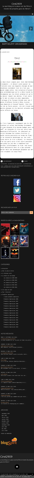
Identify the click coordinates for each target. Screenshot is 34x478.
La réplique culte (7, 273)
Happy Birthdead (5, 395)
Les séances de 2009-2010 (10, 280)
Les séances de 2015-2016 (10, 287)
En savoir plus (26, 476)
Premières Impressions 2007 (11, 301)
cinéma (6, 166)
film (10, 166)
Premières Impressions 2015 (11, 320)
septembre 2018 (5, 425)
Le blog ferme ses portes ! (8, 339)
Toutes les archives (6, 433)
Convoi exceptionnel (6, 381)
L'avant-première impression (11, 296)
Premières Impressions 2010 (11, 308)
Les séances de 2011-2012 (10, 282)
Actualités (5, 268)
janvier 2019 (5, 419)
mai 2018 (4, 428)
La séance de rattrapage (8, 275)
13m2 (17, 58)
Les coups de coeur (7, 289)
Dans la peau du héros (8, 271)
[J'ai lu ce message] (32, 474)
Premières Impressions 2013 (11, 315)
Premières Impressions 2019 (11, 327)
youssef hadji (15, 167)
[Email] (17, 466)
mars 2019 (4, 415)
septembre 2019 (5, 413)
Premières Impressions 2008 (11, 303)
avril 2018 (4, 430)
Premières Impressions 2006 (11, 299)
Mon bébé (3, 360)
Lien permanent (7, 161)
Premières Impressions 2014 (11, 317)
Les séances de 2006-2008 (10, 278)
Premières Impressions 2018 (11, 324)
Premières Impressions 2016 (11, 322)
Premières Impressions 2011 (11, 310)
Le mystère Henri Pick (7, 353)
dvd (12, 166)
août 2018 (4, 426)
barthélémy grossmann (24, 166)
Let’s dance (4, 374)
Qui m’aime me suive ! (7, 367)
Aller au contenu (7, 3)
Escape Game (5, 402)
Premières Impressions (8, 294)
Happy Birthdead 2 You (7, 388)
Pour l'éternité (6, 292)
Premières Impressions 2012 (11, 313)
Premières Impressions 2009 (11, 306)
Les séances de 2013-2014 (10, 284)
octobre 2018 (5, 423)
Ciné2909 (17, 3)
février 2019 (5, 417)
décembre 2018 (5, 421)
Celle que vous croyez (7, 346)
